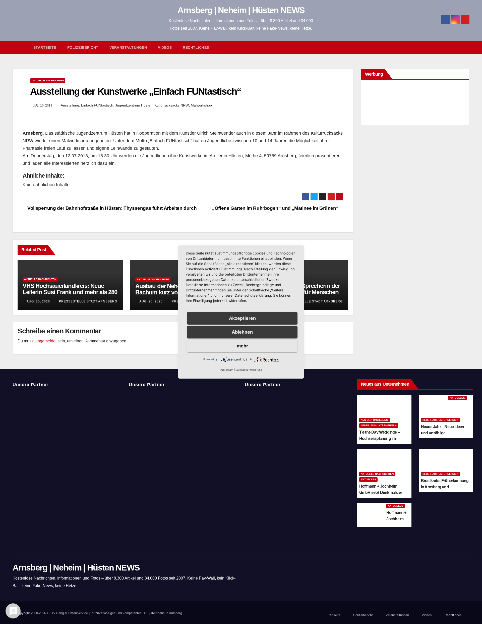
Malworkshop (201, 105)
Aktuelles (457, 397)
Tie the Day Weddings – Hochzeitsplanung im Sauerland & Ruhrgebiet (380, 438)
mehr (242, 345)
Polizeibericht (82, 47)
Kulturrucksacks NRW (171, 105)
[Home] (20, 47)
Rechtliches (196, 47)
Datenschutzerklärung (248, 369)
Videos (165, 47)
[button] (467, 47)
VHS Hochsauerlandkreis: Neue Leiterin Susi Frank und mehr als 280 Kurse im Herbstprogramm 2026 (70, 292)
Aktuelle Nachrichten (48, 80)
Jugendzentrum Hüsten (133, 105)
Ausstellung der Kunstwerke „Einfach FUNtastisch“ (135, 91)
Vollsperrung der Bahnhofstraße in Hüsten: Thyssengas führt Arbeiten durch (111, 208)
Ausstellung (70, 105)
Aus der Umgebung (374, 420)
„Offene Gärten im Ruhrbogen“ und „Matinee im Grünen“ (276, 208)
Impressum (226, 369)
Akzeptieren (242, 318)
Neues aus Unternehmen (379, 425)
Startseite (44, 47)
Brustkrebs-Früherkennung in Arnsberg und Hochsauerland (445, 487)
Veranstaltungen (128, 47)
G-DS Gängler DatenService (67, 613)
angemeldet (45, 341)
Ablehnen (242, 332)
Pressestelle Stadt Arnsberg (87, 301)
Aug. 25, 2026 (38, 301)
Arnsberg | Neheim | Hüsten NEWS (241, 10)
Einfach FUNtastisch (97, 105)
